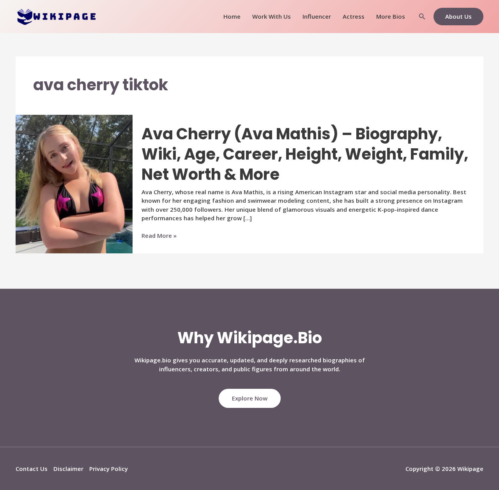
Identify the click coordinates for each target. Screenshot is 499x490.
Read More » (159, 235)
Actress (354, 16)
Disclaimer (68, 468)
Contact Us (32, 468)
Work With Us (271, 16)
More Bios (390, 16)
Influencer (317, 16)
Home (232, 16)
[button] (422, 17)
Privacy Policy (108, 468)
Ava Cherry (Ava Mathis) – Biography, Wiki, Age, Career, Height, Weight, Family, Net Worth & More (305, 154)
